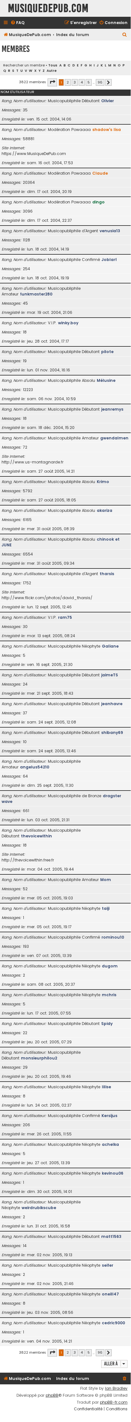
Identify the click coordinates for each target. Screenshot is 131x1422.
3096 (28, 211)
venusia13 (110, 230)
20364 (29, 182)
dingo (98, 202)
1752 (27, 583)
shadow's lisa (106, 129)
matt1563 (111, 1236)
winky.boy (68, 323)
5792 (27, 491)
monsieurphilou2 (39, 1058)
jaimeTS (109, 675)
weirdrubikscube (39, 1207)
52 (25, 888)
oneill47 (110, 1294)
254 (26, 268)
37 (25, 713)
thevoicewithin (36, 836)
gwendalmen (114, 438)
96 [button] (100, 82)
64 (25, 776)
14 (25, 1245)
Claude (100, 173)
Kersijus (109, 1115)
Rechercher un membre (24, 65)
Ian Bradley (116, 1388)
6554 (28, 554)
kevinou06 (112, 1173)
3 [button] (75, 82)
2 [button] (68, 82)
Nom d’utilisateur (17, 92)
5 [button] (89, 82)
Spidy (107, 1023)
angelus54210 (34, 767)
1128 (26, 240)
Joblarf (109, 259)
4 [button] (82, 82)
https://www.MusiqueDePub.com (34, 153)
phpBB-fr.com (114, 1402)
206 (26, 1124)
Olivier (107, 100)
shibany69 (112, 732)
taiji (105, 908)
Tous (52, 65)
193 (26, 946)
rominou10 (113, 937)
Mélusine (106, 380)
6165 (27, 519)
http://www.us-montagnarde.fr (32, 462)
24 (25, 684)
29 (25, 1067)
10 (25, 741)
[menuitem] (17, 23)
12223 (28, 389)
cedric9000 (113, 1323)
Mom (105, 879)
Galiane (110, 646)
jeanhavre (111, 703)
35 (25, 110)
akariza (104, 510)
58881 (28, 138)
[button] (52, 82)
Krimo (103, 481)
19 (25, 360)
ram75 (65, 617)
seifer (107, 1265)
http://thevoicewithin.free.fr (28, 860)
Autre (52, 70)
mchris (109, 994)
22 (25, 1032)
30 (25, 626)
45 (25, 303)
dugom (110, 966)
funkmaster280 (36, 294)
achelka (110, 1144)
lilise (106, 1087)
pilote (107, 351)
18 (25, 332)
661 (26, 810)
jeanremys (112, 409)
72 (25, 447)
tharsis (107, 573)
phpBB (52, 1395)
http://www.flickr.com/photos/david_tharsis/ (47, 597)
